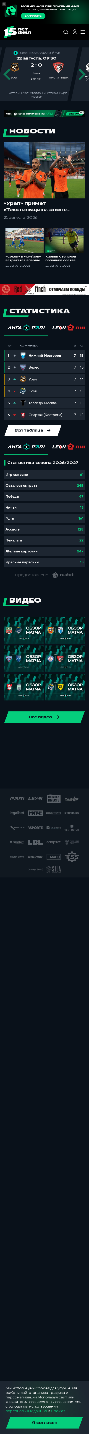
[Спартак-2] (36, 779)
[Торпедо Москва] (77, 735)
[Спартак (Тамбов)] (65, 779)
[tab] (26, 329)
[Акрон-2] (55, 750)
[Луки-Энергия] (77, 764)
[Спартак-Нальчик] (51, 779)
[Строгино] (80, 779)
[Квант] (47, 764)
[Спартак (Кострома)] (47, 735)
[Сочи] (33, 735)
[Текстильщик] (62, 735)
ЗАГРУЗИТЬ (33, 16)
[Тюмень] (11, 750)
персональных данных (26, 1411)
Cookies (58, 1411)
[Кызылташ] (62, 764)
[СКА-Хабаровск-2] (21, 779)
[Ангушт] (69, 750)
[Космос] (18, 764)
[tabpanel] (44, 513)
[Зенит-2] (40, 750)
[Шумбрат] (7, 779)
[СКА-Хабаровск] (18, 735)
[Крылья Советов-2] (33, 764)
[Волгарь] (26, 750)
